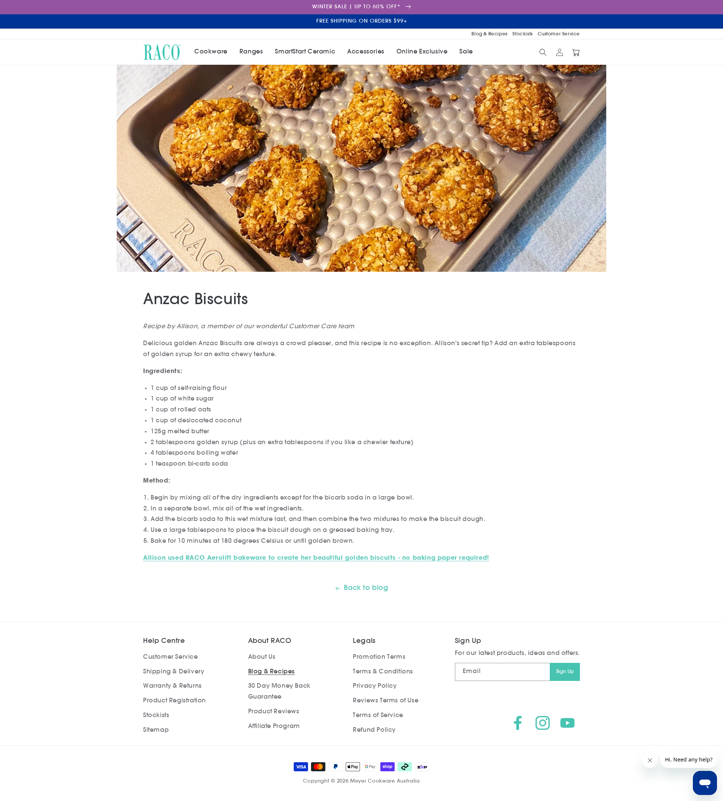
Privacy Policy (375, 686)
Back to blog (366, 588)
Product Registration (174, 701)
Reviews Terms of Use (385, 701)
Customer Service (559, 34)
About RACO (269, 641)
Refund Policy (374, 730)
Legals (364, 641)
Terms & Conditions (383, 672)
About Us (262, 657)
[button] (210, 52)
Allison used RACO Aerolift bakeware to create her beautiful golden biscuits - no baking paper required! (316, 558)
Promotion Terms (379, 657)
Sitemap (156, 730)
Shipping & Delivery (173, 672)
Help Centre (164, 641)
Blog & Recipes (490, 34)
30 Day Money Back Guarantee (279, 691)
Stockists (523, 34)
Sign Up (565, 671)
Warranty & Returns (172, 686)
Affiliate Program (274, 726)
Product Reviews (273, 712)
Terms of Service (378, 716)
